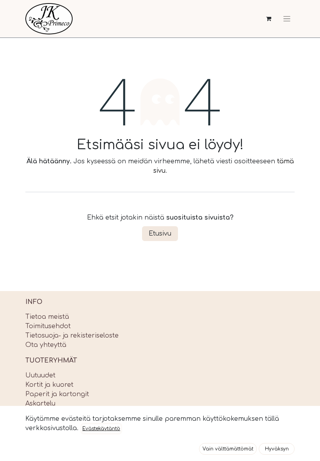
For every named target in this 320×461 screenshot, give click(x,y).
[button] (228, 449)
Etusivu (160, 233)
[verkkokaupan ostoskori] (268, 19)
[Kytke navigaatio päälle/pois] (287, 19)
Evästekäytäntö (101, 428)
